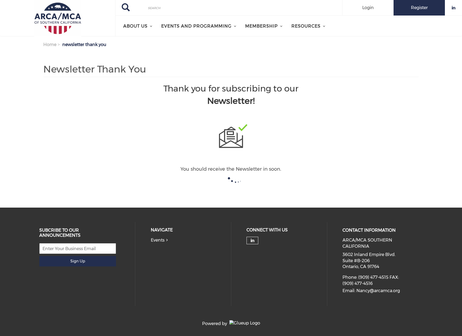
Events (157, 240)
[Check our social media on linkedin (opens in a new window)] (252, 240)
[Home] (57, 18)
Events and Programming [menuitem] (196, 26)
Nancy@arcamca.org (378, 290)
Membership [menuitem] (261, 26)
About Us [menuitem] (135, 26)
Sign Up (77, 261)
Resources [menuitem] (306, 26)
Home (49, 44)
